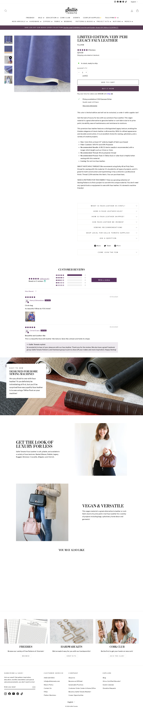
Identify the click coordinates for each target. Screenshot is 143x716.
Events (76, 18)
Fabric (57, 21)
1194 (90, 174)
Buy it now (108, 88)
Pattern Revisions (50, 695)
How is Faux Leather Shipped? (108, 216)
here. (123, 174)
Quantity (82, 68)
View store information (90, 106)
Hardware (34, 21)
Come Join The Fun (108, 252)
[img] (30, 297)
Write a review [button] (104, 280)
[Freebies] (26, 631)
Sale (40, 18)
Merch (128, 21)
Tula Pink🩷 (111, 18)
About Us (72, 678)
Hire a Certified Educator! (112, 681)
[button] (82, 50)
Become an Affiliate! (76, 681)
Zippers (46, 21)
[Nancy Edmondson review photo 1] (30, 316)
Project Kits (103, 21)
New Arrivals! (19, 21)
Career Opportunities (76, 695)
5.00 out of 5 (44, 279)
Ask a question (108, 238)
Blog (104, 678)
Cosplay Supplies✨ (92, 18)
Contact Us (48, 688)
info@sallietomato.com (52, 681)
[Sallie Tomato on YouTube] (13, 693)
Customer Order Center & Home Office (82, 688)
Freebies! (30, 18)
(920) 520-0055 (49, 678)
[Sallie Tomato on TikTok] (22, 693)
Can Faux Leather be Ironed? (108, 222)
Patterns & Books (84, 21)
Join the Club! (117, 656)
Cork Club (65, 18)
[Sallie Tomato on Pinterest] (17, 693)
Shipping (80, 55)
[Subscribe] (34, 687)
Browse (26, 656)
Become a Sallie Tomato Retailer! (80, 692)
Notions (117, 21)
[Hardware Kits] (71, 631)
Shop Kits (71, 656)
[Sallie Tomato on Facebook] (9, 693)
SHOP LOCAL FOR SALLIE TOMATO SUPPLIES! (108, 233)
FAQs (46, 692)
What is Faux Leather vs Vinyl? (108, 206)
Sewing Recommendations (108, 227)
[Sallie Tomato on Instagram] (5, 693)
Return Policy (48, 685)
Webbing (68, 21)
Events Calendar (108, 685)
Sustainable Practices (76, 685)
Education (51, 18)
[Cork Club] (117, 631)
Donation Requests (109, 688)
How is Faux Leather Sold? (108, 211)
